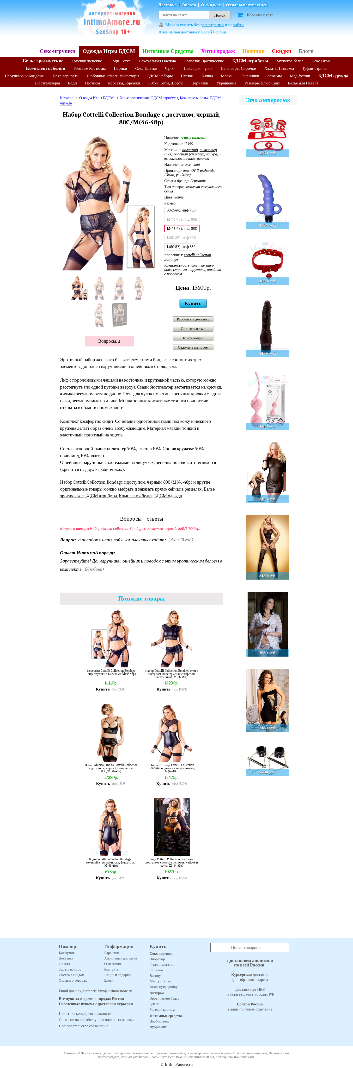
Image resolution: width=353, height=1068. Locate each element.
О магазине (113, 964)
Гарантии (111, 953)
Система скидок (71, 975)
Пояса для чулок (198, 68)
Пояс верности (66, 76)
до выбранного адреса (249, 977)
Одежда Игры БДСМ (109, 51)
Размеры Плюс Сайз (262, 83)
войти (238, 24)
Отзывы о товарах (73, 980)
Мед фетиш (300, 76)
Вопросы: (109, 341)
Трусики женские (87, 61)
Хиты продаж (218, 51)
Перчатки (199, 83)
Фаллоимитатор (162, 964)
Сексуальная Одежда (157, 61)
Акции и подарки (117, 975)
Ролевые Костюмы (89, 68)
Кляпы (207, 76)
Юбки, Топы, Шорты (165, 83)
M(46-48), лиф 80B (182, 219)
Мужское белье (290, 61)
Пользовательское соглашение (83, 1026)
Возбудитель (159, 1021)
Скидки (281, 51)
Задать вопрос (193, 338)
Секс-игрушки (57, 51)
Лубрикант (158, 1027)
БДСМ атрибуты (250, 61)
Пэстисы (92, 83)
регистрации (212, 24)
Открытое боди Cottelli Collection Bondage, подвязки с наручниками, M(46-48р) (172, 768)
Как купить (67, 953)
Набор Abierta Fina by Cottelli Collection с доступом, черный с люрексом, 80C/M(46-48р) (111, 768)
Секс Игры (321, 61)
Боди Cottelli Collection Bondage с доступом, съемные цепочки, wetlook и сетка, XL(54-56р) (172, 862)
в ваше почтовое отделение (249, 1006)
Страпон (156, 970)
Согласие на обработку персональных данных (96, 1020)
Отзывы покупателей (247, 4)
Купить (193, 303)
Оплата (189, 4)
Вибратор (157, 959)
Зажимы (274, 76)
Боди (72, 83)
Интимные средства (166, 1016)
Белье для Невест (303, 83)
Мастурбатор (160, 981)
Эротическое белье (164, 998)
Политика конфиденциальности (85, 1014)
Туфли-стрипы (314, 68)
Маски (226, 76)
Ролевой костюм (162, 1009)
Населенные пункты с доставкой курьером (96, 1004)
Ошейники (250, 76)
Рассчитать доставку (193, 319)
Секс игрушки (162, 953)
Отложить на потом (193, 347)
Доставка (167, 4)
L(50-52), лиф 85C (181, 247)
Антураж (157, 993)
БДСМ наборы (160, 76)
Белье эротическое (43, 61)
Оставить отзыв (193, 328)
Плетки (187, 76)
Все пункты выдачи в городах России (91, 999)
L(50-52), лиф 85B (181, 238)
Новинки (253, 51)
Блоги (306, 51)
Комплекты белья (45, 68)
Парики (120, 68)
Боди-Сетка (120, 61)
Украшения (226, 83)
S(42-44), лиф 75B (181, 210)
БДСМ (154, 1004)
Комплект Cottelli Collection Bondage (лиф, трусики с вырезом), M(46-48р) (111, 672)
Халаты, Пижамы (279, 68)
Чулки (170, 68)
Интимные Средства (168, 51)
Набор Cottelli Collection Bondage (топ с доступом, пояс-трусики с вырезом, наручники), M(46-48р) (171, 673)
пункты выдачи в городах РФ (249, 992)
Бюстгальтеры (47, 83)
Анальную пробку (164, 987)
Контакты (111, 969)
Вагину (155, 975)
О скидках (211, 4)
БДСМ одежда (333, 75)
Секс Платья (146, 68)
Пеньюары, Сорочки (238, 68)
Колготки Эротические (204, 61)
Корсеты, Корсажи (124, 83)
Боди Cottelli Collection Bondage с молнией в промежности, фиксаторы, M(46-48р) (111, 862)
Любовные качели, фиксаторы (113, 76)
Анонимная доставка (177, 32)
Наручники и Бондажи (24, 76)
